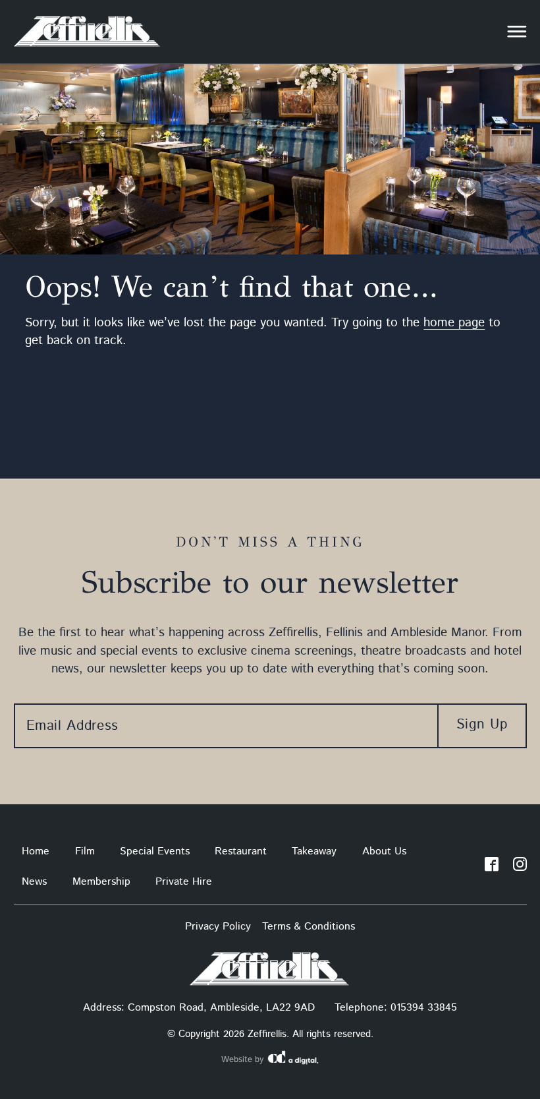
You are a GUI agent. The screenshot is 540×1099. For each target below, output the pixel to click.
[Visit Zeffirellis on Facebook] (492, 867)
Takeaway (314, 851)
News (34, 881)
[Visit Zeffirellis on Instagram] (520, 867)
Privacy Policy (218, 926)
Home (35, 851)
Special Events (155, 851)
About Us (384, 851)
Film (85, 851)
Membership (101, 881)
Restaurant (241, 851)
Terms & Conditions (308, 926)
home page (454, 323)
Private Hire (183, 881)
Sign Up (481, 724)
